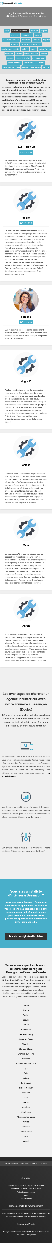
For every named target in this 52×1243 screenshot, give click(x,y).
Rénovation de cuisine (11, 67)
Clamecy (26, 1059)
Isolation (25, 49)
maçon (34, 49)
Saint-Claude (26, 1131)
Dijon (26, 1068)
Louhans (26, 1093)
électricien (37, 40)
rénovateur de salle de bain (34, 63)
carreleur (34, 31)
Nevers (26, 1122)
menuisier (9, 54)
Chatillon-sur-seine (26, 1054)
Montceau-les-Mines (26, 1117)
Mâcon (26, 1102)
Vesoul (26, 1141)
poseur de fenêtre (23, 58)
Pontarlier (26, 1127)
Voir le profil (27, 152)
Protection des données (26, 1192)
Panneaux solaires (31, 54)
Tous (7, 31)
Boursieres (26, 1030)
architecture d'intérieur (20, 31)
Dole (26, 1073)
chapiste (44, 31)
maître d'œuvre (45, 49)
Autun (26, 1005)
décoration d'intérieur (11, 40)
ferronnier (14, 44)
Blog (26, 1195)
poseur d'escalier (14, 63)
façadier (46, 40)
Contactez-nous (26, 1199)
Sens (26, 1136)
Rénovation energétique (31, 67)
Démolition (26, 40)
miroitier (18, 54)
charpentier (15, 35)
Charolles (26, 1044)
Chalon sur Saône (26, 1039)
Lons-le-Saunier (26, 1088)
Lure (26, 1097)
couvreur (38, 35)
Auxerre (26, 1010)
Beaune (26, 1020)
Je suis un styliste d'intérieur (26, 936)
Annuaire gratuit (13, 1185)
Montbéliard (26, 1112)
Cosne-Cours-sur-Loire (26, 1064)
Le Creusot (26, 1083)
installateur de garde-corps (31, 44)
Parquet (44, 54)
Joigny (26, 1078)
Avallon (26, 1015)
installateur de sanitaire (10, 49)
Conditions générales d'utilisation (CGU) (26, 1189)
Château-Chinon (26, 1049)
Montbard (26, 1107)
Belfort (26, 1025)
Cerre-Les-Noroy (26, 1034)
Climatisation (27, 35)
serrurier (46, 67)
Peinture (10, 58)
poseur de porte (38, 58)
